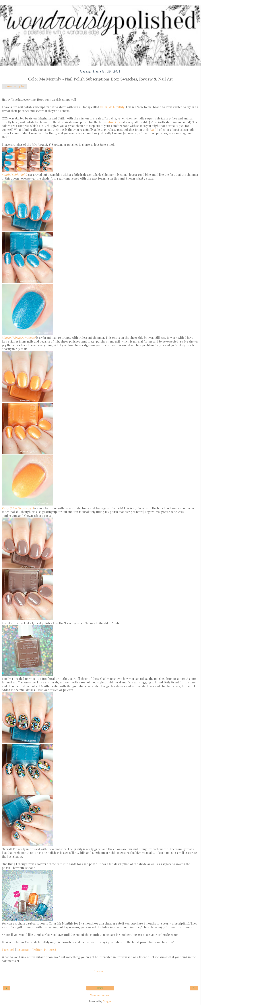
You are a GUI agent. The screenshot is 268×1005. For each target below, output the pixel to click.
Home (100, 988)
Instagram (23, 949)
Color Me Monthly (112, 107)
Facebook (8, 949)
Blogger (107, 1001)
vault (154, 129)
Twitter (37, 949)
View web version (100, 995)
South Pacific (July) (14, 174)
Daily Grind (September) (18, 508)
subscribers (114, 122)
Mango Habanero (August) (19, 337)
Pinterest (50, 949)
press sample (14, 86)
